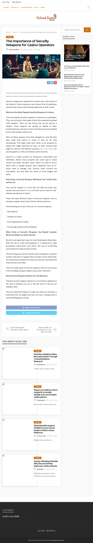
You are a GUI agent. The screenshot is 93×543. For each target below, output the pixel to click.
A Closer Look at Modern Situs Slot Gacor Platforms (76, 67)
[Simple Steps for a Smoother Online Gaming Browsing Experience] (76, 53)
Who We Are (16, 2)
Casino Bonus (26, 7)
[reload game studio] (46, 17)
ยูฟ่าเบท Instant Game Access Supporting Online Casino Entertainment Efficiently (74, 76)
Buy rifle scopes (47, 149)
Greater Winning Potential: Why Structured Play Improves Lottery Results (46, 463)
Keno (43, 7)
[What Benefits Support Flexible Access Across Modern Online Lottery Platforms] (20, 435)
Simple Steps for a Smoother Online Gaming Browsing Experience (75, 57)
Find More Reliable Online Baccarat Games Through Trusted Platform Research (45, 358)
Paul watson (41, 364)
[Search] (89, 7)
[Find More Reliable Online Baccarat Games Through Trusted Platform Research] (20, 363)
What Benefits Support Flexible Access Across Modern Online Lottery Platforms (44, 429)
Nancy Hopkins (14, 49)
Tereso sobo (41, 436)
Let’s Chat (5, 2)
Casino (6, 7)
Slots (36, 7)
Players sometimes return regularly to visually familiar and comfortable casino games (46, 393)
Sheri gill (40, 469)
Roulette (15, 7)
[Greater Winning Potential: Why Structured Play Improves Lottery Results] (20, 470)
